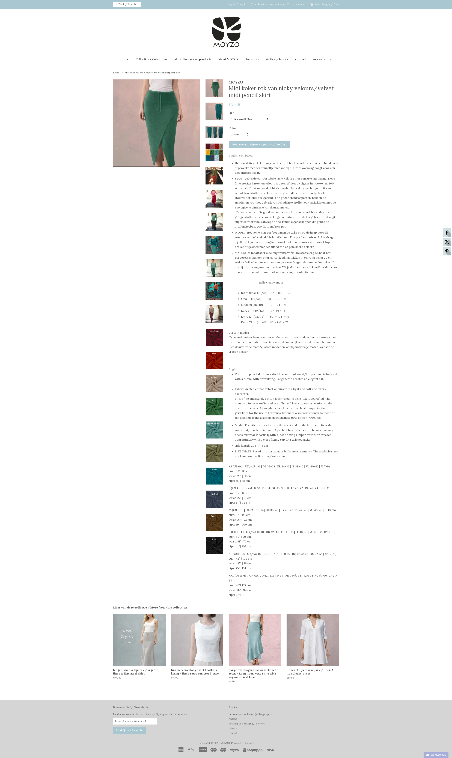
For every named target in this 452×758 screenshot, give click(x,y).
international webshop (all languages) (250, 714)
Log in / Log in (237, 4)
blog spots (252, 59)
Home (124, 59)
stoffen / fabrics (277, 59)
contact (300, 59)
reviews (233, 718)
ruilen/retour (322, 59)
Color (232, 128)
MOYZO (225, 743)
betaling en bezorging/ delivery (247, 723)
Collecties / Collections (151, 59)
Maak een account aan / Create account (281, 4)
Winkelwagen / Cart (327, 4)
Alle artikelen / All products (193, 59)
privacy (233, 728)
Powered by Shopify (242, 743)
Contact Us (437, 754)
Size (231, 113)
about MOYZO (228, 59)
